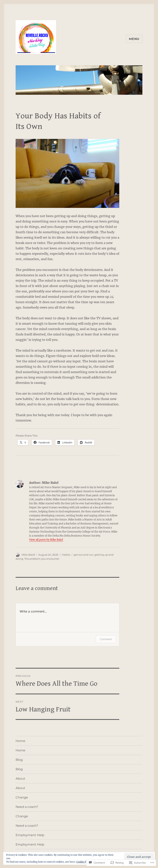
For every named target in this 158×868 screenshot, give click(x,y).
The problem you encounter (41, 558)
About (20, 778)
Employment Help (30, 835)
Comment (106, 639)
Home (20, 741)
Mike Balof (28, 554)
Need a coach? (27, 807)
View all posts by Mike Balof (46, 539)
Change (22, 797)
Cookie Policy (84, 861)
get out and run (83, 554)
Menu (134, 39)
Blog (19, 760)
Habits (66, 554)
